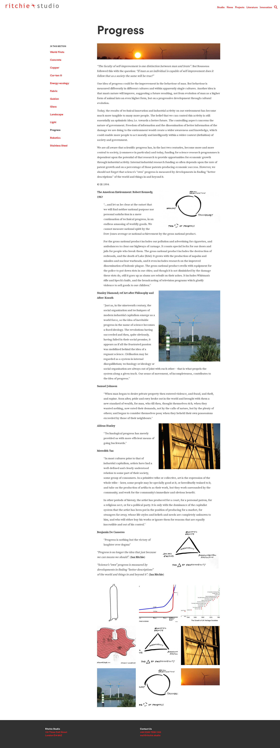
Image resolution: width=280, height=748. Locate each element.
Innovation (266, 7)
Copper (54, 67)
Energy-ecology (59, 83)
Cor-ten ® (56, 75)
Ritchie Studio (43, 6)
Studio (221, 7)
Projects (239, 7)
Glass (53, 106)
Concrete (55, 60)
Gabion (54, 99)
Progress (55, 130)
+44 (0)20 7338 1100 (150, 732)
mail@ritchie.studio (150, 735)
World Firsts (57, 52)
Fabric (54, 91)
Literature (252, 7)
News (230, 7)
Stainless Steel (58, 145)
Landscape (56, 114)
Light (53, 122)
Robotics (55, 137)
